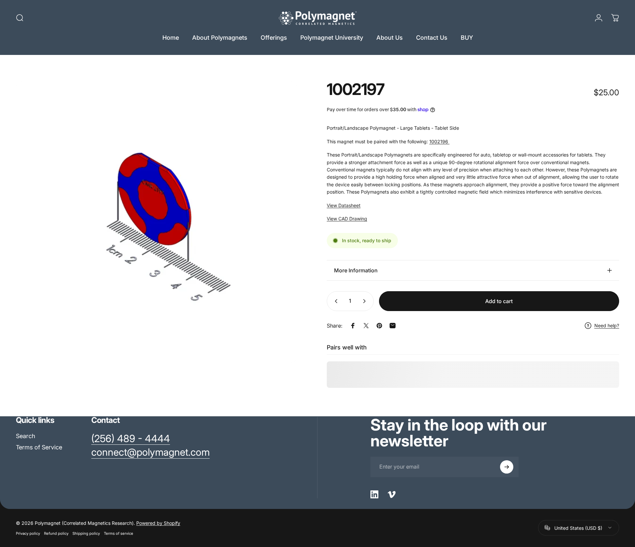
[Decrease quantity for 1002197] (334, 301)
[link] (130, 439)
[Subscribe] (506, 467)
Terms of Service (39, 447)
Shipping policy (86, 533)
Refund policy (56, 533)
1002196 (439, 141)
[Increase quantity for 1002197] (365, 301)
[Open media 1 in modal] (156, 222)
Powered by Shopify (158, 522)
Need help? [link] (606, 325)
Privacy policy (28, 533)
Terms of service (118, 533)
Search (25, 436)
